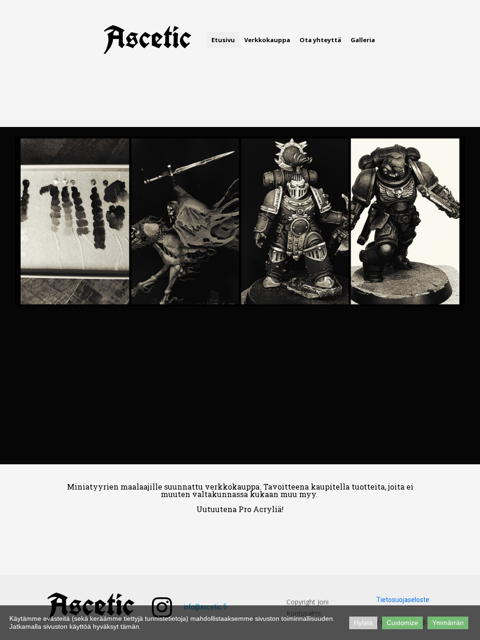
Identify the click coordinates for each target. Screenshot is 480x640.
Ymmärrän (448, 622)
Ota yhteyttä (320, 40)
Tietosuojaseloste (402, 599)
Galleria (363, 40)
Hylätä (363, 622)
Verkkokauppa (267, 40)
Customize (402, 622)
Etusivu (223, 40)
